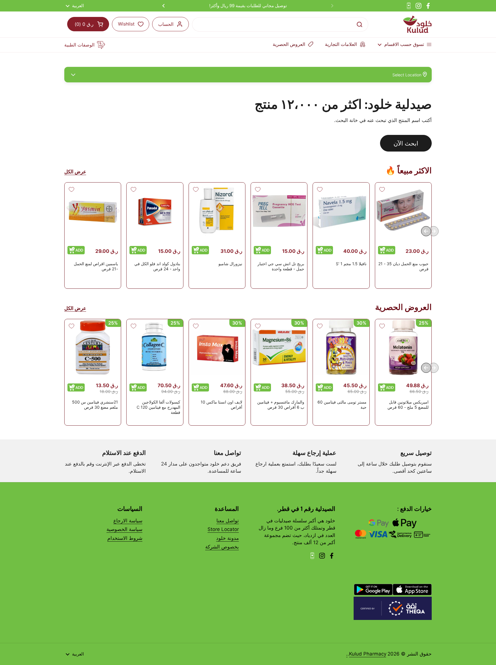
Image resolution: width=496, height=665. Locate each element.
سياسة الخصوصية (124, 529)
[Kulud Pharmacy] (417, 24)
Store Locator (223, 529)
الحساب (165, 24)
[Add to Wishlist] (382, 189)
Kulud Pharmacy (367, 654)
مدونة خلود (227, 538)
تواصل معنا (227, 521)
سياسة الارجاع (127, 521)
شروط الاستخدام (124, 538)
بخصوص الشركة (222, 547)
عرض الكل (75, 172)
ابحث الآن (406, 143)
